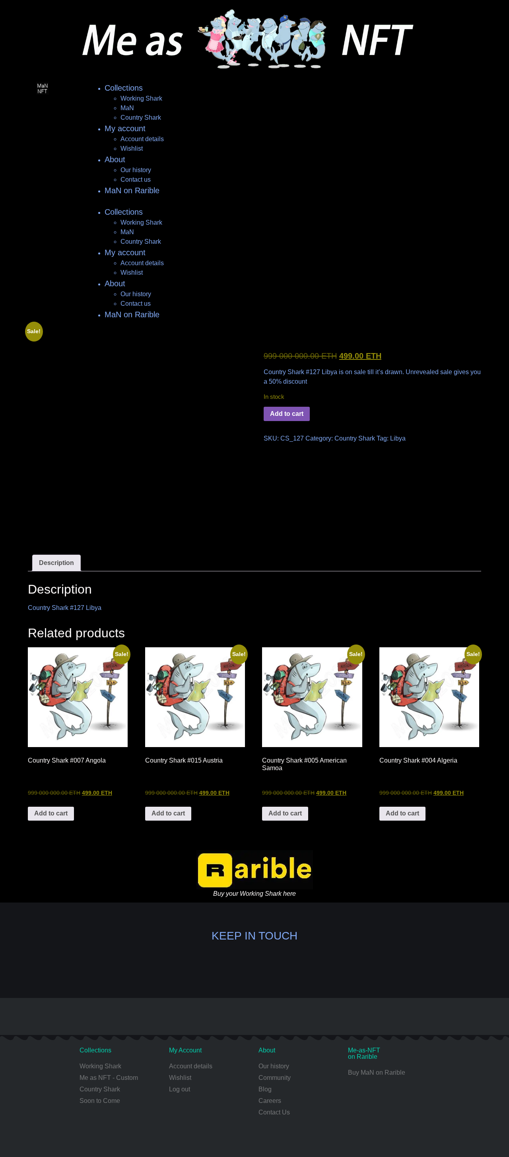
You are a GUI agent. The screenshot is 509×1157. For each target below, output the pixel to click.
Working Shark (141, 98)
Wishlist (131, 148)
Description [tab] (56, 562)
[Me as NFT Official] (188, 964)
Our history (135, 170)
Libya (398, 438)
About (115, 159)
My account (125, 128)
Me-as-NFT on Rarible (364, 1053)
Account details (142, 139)
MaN (127, 108)
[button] (254, 201)
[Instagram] (214, 964)
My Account (185, 1050)
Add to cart (286, 413)
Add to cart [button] (51, 813)
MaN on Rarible (132, 190)
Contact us (135, 179)
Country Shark (140, 117)
